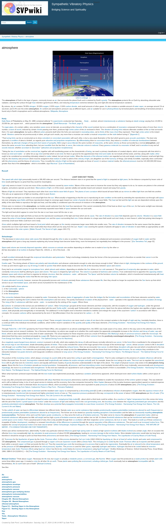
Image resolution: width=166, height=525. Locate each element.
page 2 (79, 123)
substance (121, 121)
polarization (60, 257)
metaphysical (63, 399)
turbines (114, 431)
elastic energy (139, 121)
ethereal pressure (129, 161)
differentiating (84, 140)
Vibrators (10, 134)
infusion (117, 391)
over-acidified (17, 347)
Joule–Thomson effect (48, 439)
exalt (36, 415)
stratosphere (49, 300)
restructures (14, 272)
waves (43, 127)
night (132, 320)
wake (129, 360)
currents (26, 320)
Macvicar (53, 163)
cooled (110, 442)
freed (123, 439)
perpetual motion (26, 425)
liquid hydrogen (103, 449)
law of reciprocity (129, 269)
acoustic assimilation (137, 138)
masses (132, 363)
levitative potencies (92, 415)
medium (56, 159)
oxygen (46, 106)
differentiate (33, 410)
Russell (5, 171)
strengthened (39, 368)
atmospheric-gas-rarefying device (16, 492)
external (21, 404)
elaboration (136, 433)
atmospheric (7, 479)
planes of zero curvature (87, 191)
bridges (100, 297)
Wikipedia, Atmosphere (59, 111)
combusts (64, 280)
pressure (25, 159)
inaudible (47, 145)
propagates (69, 404)
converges (45, 358)
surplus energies (78, 360)
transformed (20, 393)
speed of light (102, 179)
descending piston (87, 391)
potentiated (50, 393)
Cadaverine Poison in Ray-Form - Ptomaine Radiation (52, 387)
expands (143, 442)
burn (105, 247)
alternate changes (21, 143)
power (121, 393)
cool (85, 402)
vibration (107, 129)
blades (124, 431)
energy (35, 266)
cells (160, 459)
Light (4, 185)
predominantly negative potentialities (114, 410)
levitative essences (69, 417)
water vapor (138, 106)
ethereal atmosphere (10, 504)
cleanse (118, 415)
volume (139, 216)
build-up (79, 415)
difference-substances (116, 422)
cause (92, 216)
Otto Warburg (113, 334)
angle (144, 431)
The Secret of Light (49, 229)
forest (129, 342)
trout (116, 360)
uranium (40, 342)
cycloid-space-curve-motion (32, 402)
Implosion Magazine (77, 425)
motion (28, 277)
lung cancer (68, 352)
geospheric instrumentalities (111, 412)
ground (160, 263)
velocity (116, 143)
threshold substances (10, 417)
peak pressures (51, 433)
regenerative (113, 444)
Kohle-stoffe (61, 308)
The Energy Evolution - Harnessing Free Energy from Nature (132, 323)
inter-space (52, 277)
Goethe (5, 263)
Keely (4, 119)
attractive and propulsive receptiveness (61, 140)
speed (106, 431)
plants (65, 461)
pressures (104, 385)
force (11, 433)
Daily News (6, 121)
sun (52, 198)
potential (58, 404)
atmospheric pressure (11, 487)
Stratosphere (13, 294)
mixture (156, 391)
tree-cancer (102, 347)
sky (3, 513)
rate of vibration (105, 216)
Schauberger (7, 237)
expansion (67, 442)
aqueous (149, 391)
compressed (155, 439)
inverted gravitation (48, 365)
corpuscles (99, 143)
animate (60, 247)
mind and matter (16, 154)
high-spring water (83, 431)
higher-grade (46, 415)
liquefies (59, 446)
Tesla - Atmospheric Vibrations (14, 516)
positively (5, 404)
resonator (125, 145)
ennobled (11, 257)
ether (157, 154)
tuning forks (117, 129)
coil (56, 442)
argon (57, 106)
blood (4, 334)
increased (145, 422)
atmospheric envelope (11, 484)
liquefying (106, 439)
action (42, 132)
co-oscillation (78, 420)
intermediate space (20, 283)
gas (32, 442)
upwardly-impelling (92, 412)
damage (100, 433)
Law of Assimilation (66, 163)
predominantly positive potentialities (15, 412)
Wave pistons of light (43, 188)
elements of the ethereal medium (96, 156)
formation (112, 297)
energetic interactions (63, 320)
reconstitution (125, 297)
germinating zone (94, 402)
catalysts (138, 349)
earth (149, 410)
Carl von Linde (84, 439)
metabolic (73, 459)
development (22, 422)
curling (77, 358)
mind (41, 154)
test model (48, 374)
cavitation (87, 374)
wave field (53, 191)
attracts (53, 269)
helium (113, 446)
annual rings (9, 345)
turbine (132, 380)
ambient (5, 477)
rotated (95, 431)
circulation (88, 300)
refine (28, 415)
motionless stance (32, 363)
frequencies (155, 410)
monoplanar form (37, 269)
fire (63, 224)
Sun (88, 269)
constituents (56, 415)
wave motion (69, 185)
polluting (75, 461)
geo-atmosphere (150, 402)
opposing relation (155, 272)
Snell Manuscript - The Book (65, 123)
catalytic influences (146, 358)
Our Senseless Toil (139, 241)
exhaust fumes (73, 347)
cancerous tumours (133, 334)
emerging (100, 442)
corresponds (108, 393)
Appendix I (135, 134)
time (3, 182)
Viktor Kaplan (99, 382)
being (89, 151)
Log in (160, 33)
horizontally (78, 404)
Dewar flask (87, 442)
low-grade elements (25, 352)
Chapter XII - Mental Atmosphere (15, 499)
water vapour (59, 391)
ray (29, 266)
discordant (36, 148)
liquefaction (23, 439)
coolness (148, 263)
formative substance (49, 399)
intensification (47, 257)
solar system (24, 229)
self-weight (39, 417)
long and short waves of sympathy (43, 143)
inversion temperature (83, 449)
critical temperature (152, 444)
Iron (24, 349)
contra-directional (15, 320)
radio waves (34, 239)
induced (11, 148)
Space (4, 247)
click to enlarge (82, 98)
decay (145, 331)
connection (9, 297)
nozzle (73, 442)
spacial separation (96, 422)
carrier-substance (82, 410)
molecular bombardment (140, 140)
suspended (140, 415)
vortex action (74, 129)
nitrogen (32, 106)
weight (117, 363)
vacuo (69, 143)
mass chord (113, 132)
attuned (141, 410)
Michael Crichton (9, 459)
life (85, 266)
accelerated (25, 368)
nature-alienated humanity (13, 280)
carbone (23, 313)
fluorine (102, 459)
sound (90, 127)
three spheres (22, 286)
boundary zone (111, 402)
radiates (62, 269)
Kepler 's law (83, 227)
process (10, 439)
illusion (52, 194)
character (79, 127)
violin (115, 134)
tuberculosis (20, 239)
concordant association (61, 138)
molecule (114, 145)
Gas (3, 511)
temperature (74, 103)
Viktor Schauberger (61, 425)
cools (69, 444)
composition (102, 134)
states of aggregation (75, 297)
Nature (32, 263)
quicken (50, 266)
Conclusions (6, 325)
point (55, 358)
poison (80, 459)
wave (12, 129)
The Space (92, 274)
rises (15, 433)
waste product (140, 459)
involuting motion (23, 358)
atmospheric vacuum (10, 489)
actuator (141, 345)
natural (44, 425)
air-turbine (22, 250)
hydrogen (141, 306)
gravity (104, 100)
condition (14, 140)
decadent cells (124, 347)
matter (152, 154)
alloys (50, 380)
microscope (153, 334)
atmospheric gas (9, 482)
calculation (38, 433)
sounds (4, 148)
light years (124, 179)
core (47, 218)
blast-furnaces (123, 349)
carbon (50, 306)
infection (136, 331)
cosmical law (35, 151)
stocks (57, 393)
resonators (123, 127)
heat (33, 103)
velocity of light (83, 159)
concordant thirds (103, 140)
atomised (36, 391)
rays (124, 206)
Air (106, 106)
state (88, 320)
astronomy (36, 161)
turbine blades (136, 374)
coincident (46, 138)
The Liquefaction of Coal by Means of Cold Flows (137, 436)
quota (57, 417)
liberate (75, 143)
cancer (148, 257)
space (71, 191)
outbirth (10, 410)
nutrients (94, 336)
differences (65, 422)
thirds (102, 132)
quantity (79, 323)
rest (93, 320)
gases (32, 439)
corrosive (93, 433)
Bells (59, 143)
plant (156, 459)
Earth (28, 300)
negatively (131, 402)
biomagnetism (98, 358)
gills (13, 363)
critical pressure (48, 446)
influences (68, 431)
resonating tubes (87, 132)
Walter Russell (35, 229)
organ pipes (8, 127)
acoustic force (20, 145)
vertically (88, 360)
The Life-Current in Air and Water (58, 395)
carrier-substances (106, 420)
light (11, 191)
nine (159, 127)
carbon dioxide (71, 106)
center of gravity (79, 200)
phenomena (12, 161)
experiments (58, 121)
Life (3, 286)
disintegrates (135, 263)
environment (87, 461)
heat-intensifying (88, 365)
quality (88, 323)
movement (100, 404)
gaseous (107, 145)
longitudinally (54, 360)
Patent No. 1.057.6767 (17, 329)
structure (51, 274)
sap (156, 331)
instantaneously (109, 121)
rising (7, 302)
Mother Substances (21, 308)
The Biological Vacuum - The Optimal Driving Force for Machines (47, 338)
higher (129, 399)
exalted (149, 417)
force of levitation (25, 365)
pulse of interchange (18, 218)
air (56, 100)
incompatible (143, 461)
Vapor (4, 518)
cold (3, 208)
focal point (41, 224)
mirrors (127, 191)
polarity (41, 263)
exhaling (95, 461)
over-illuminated (23, 345)
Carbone (7, 306)
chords (39, 129)
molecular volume (83, 145)
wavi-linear (91, 404)
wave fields (21, 200)
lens (4, 224)
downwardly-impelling (143, 412)
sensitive (144, 145)
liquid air (42, 449)
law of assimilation (18, 151)
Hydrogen (121, 446)
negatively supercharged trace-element (21, 342)
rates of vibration (128, 227)
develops (47, 404)
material (138, 156)
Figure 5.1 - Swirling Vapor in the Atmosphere (20, 506)
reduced (95, 145)
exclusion (55, 402)
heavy (14, 391)
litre (151, 393)
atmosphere (30, 37)
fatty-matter (73, 399)
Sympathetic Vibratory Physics (13, 37)
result (135, 422)
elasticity (14, 159)
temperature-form (139, 399)
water (147, 239)
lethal (103, 461)
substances (85, 280)
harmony (112, 159)
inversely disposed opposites (31, 247)
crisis (36, 461)
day (139, 320)
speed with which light (13, 179)
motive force (154, 422)
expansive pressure (79, 393)
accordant (25, 148)
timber (54, 345)
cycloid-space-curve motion (12, 420)
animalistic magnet (21, 269)
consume (51, 247)
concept (15, 425)
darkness (104, 272)
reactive (121, 399)
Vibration (146, 216)
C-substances (20, 302)
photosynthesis (113, 109)
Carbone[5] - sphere (16, 289)
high (29, 433)
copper (52, 442)
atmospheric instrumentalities (14, 494)
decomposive (66, 380)
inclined (130, 431)
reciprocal (37, 257)
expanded (60, 444)
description (21, 399)
